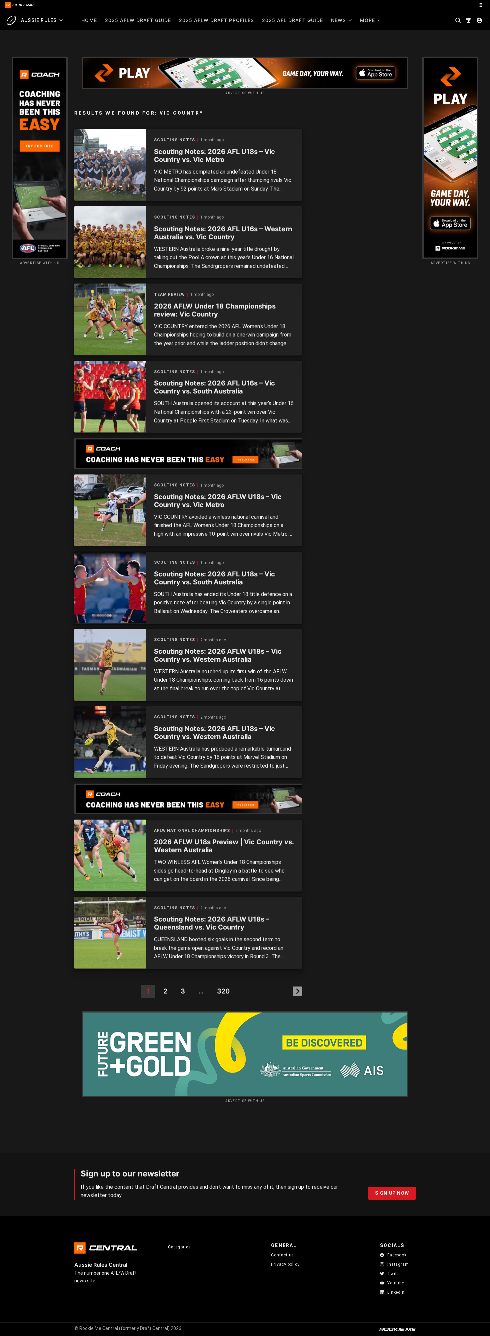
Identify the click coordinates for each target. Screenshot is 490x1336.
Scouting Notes (174, 140)
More (367, 20)
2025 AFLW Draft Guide (138, 20)
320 (223, 991)
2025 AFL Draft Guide (292, 20)
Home (89, 20)
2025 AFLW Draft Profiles (216, 20)
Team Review (169, 295)
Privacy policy (285, 1264)
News (338, 20)
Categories (179, 1247)
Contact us (282, 1255)
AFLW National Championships (192, 831)
